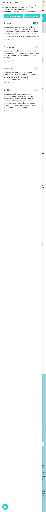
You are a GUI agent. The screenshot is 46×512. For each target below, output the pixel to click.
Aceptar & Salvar (32, 16)
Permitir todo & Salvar (13, 16)
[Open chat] (5, 507)
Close (43, 2)
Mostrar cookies (9, 39)
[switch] (35, 23)
